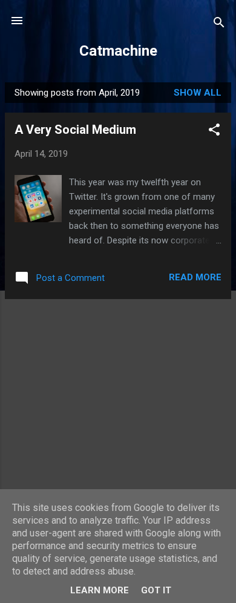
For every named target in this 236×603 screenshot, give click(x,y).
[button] (214, 131)
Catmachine (118, 50)
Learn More (99, 590)
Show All (197, 92)
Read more (195, 277)
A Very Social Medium (75, 129)
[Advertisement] (118, 393)
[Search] (219, 24)
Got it (156, 590)
